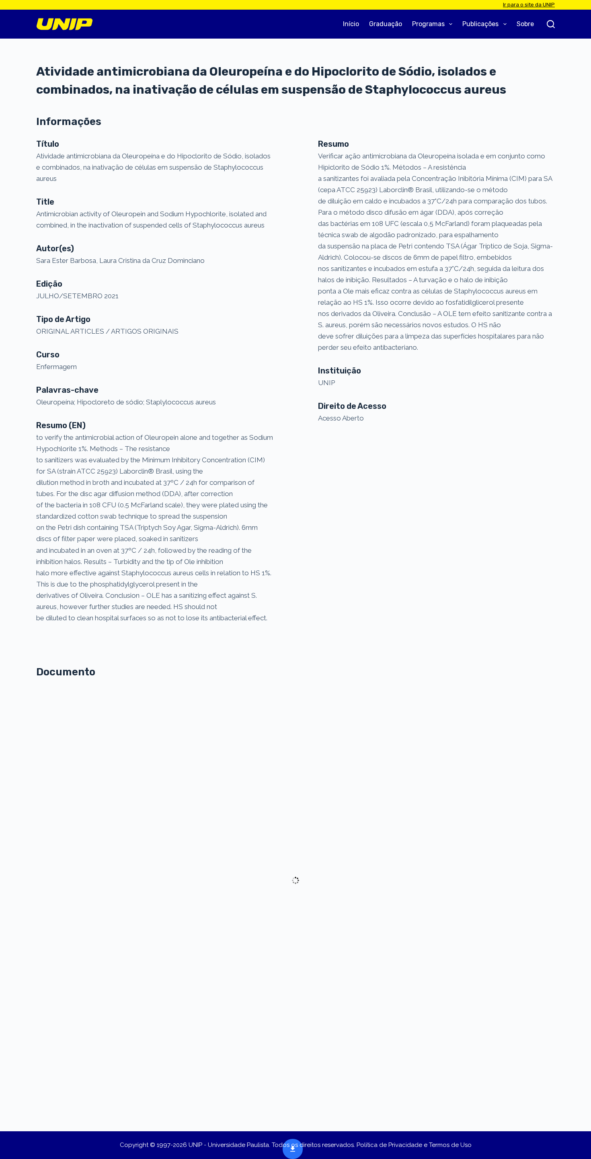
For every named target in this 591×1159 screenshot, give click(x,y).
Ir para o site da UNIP (529, 5)
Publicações (480, 24)
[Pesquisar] (551, 24)
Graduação (385, 24)
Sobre (525, 24)
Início (351, 24)
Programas (428, 24)
